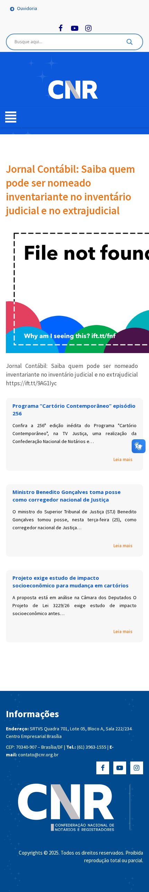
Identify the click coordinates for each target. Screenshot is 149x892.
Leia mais (122, 459)
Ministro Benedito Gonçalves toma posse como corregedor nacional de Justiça (66, 495)
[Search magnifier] (130, 43)
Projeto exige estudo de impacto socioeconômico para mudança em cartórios (70, 581)
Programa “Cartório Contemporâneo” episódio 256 (73, 409)
